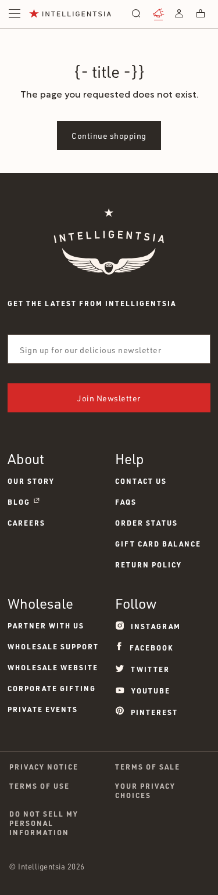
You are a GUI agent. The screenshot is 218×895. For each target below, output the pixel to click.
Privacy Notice (43, 766)
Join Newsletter (109, 398)
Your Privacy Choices (145, 790)
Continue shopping (109, 136)
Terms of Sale (147, 766)
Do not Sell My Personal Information (43, 823)
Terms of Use (39, 785)
